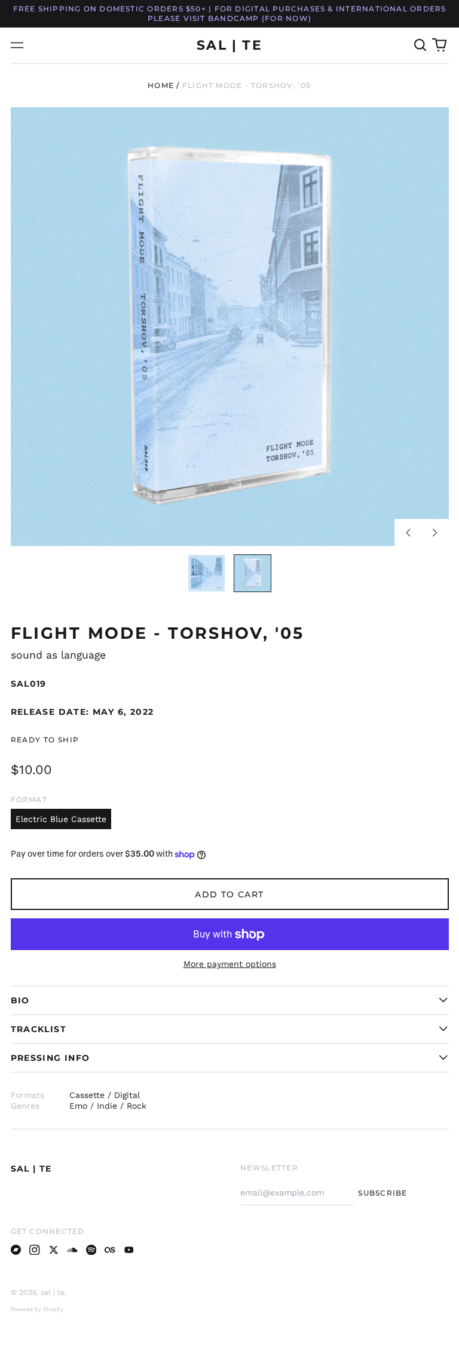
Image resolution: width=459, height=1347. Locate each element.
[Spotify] (91, 1250)
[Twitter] (53, 1250)
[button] (420, 45)
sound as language (58, 655)
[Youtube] (129, 1250)
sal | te (229, 45)
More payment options (229, 964)
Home (161, 85)
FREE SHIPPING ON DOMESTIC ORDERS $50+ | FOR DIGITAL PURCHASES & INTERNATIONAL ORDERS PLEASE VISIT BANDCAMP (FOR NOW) (229, 13)
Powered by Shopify (37, 1309)
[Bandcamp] (16, 1250)
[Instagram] (34, 1250)
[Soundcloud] (72, 1250)
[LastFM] (110, 1250)
